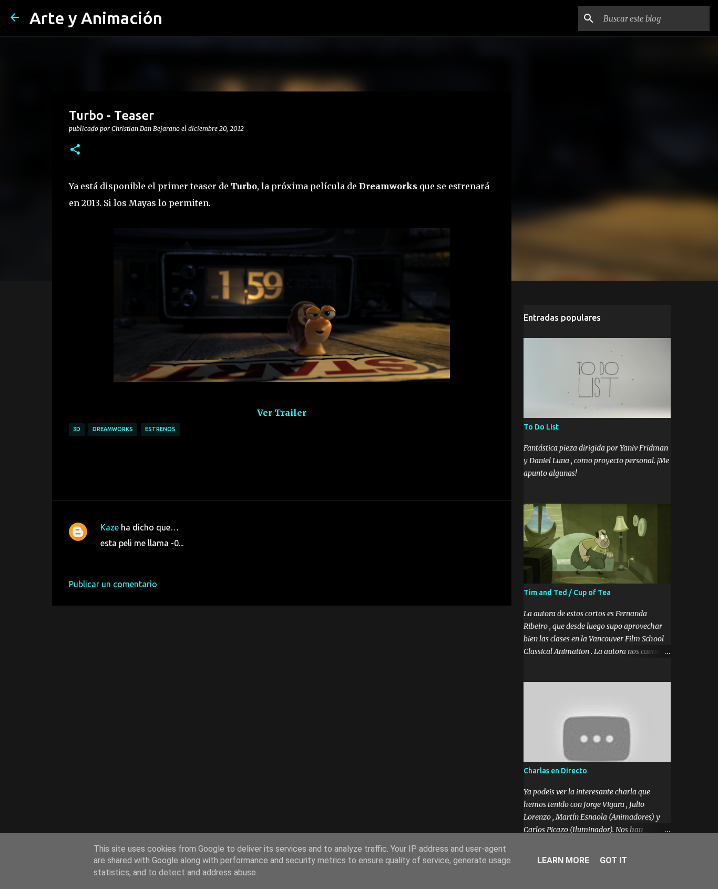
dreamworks (113, 429)
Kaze (109, 527)
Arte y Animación (95, 17)
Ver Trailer (281, 412)
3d (76, 429)
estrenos (160, 429)
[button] (75, 150)
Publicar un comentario (113, 584)
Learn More (563, 860)
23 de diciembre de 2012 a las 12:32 (168, 559)
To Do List (541, 427)
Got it (613, 860)
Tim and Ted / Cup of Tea (567, 592)
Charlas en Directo (555, 771)
